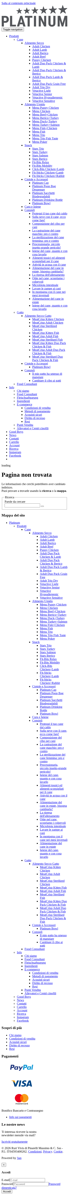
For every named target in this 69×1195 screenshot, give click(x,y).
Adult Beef (46, 546)
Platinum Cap (48, 689)
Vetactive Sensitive (51, 597)
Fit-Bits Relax (48, 659)
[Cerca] (42, 506)
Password (7, 1184)
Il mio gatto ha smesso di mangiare (53, 937)
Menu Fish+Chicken (52, 625)
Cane (28, 529)
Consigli (37, 720)
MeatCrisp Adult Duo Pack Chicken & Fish (53, 909)
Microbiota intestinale (53, 826)
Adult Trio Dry (49, 580)
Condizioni (35, 1151)
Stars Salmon (48, 652)
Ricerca (21, 1013)
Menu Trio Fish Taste (53, 635)
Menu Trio (46, 631)
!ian (19, 1158)
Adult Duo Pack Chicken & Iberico (51, 562)
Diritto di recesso (42, 983)
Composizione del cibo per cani (51, 739)
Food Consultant (35, 949)
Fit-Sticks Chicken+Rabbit (50, 681)
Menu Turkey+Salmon (53, 621)
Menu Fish (46, 628)
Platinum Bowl (49, 713)
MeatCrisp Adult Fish (53, 891)
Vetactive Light (49, 584)
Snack (36, 642)
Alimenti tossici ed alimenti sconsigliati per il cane (52, 789)
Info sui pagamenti (20, 1117)
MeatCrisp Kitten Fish (53, 887)
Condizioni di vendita (45, 972)
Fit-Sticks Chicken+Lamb (49, 674)
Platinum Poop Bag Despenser (51, 695)
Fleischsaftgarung (35, 962)
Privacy (47, 1151)
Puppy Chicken (49, 550)
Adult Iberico (48, 543)
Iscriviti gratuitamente (15, 1141)
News (20, 1000)
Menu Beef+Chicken (52, 611)
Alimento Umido (42, 601)
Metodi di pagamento (45, 976)
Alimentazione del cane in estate (51, 845)
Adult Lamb (47, 539)
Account (22, 1010)
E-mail (6, 1180)
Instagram (23, 1017)
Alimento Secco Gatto (45, 863)
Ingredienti (31, 966)
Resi (35, 986)
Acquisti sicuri (41, 979)
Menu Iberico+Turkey (53, 614)
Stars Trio (46, 645)
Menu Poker (47, 638)
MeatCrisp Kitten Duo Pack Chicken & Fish (53, 903)
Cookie (58, 1151)
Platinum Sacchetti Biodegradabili (51, 701)
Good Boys (24, 996)
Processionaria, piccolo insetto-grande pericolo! (53, 768)
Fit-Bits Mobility (50, 662)
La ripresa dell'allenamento (49, 814)
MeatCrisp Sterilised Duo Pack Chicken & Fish (53, 918)
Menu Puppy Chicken (53, 604)
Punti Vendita (33, 990)
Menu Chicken (49, 608)
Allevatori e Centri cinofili (40, 993)
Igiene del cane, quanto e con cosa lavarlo (51, 778)
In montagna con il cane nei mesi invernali (53, 838)
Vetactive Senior (50, 587)
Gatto (28, 860)
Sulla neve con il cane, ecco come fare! (53, 732)
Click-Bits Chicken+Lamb (49, 667)
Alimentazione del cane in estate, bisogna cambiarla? (53, 806)
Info (19, 952)
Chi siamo (31, 955)
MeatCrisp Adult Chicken (50, 875)
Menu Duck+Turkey (52, 618)
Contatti (21, 1003)
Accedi (7, 1191)
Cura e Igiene (40, 717)
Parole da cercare (15, 501)
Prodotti (21, 526)
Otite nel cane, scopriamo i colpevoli (53, 821)
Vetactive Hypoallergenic (49, 592)
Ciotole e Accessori (44, 686)
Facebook (23, 1020)
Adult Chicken (49, 536)
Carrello (22, 1007)
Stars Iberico (47, 655)
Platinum (14, 522)
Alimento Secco (42, 533)
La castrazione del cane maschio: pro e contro (52, 748)
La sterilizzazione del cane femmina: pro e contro (52, 758)
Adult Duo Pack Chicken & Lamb (50, 555)
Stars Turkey (47, 648)
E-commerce (32, 969)
